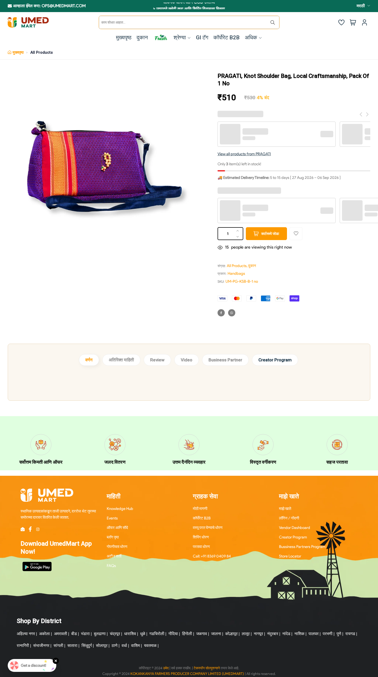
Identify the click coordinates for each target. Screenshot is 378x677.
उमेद (166, 668)
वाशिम (135, 645)
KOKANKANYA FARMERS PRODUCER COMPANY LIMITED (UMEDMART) (187, 674)
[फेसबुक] (221, 312)
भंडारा (85, 634)
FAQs (111, 565)
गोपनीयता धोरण (117, 546)
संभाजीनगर (41, 645)
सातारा (72, 645)
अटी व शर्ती (114, 556)
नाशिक (299, 634)
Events (112, 518)
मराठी (361, 5)
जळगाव (201, 634)
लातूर (246, 634)
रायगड (350, 634)
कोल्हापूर (231, 634)
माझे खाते (285, 508)
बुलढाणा (100, 634)
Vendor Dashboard (294, 527)
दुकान (252, 265)
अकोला (44, 634)
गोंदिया (173, 634)
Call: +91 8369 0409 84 (212, 556)
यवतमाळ (150, 645)
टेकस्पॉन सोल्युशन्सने (207, 668)
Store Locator (290, 556)
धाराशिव (130, 634)
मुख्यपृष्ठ (18, 52)
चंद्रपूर (115, 634)
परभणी (327, 634)
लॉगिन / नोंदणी (289, 518)
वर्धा (124, 645)
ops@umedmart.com (64, 5)
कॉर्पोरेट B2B (202, 518)
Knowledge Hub (120, 508)
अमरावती (60, 634)
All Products (41, 52)
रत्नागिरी (23, 645)
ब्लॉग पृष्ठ (113, 537)
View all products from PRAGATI (244, 154)
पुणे (339, 634)
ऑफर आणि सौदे (117, 527)
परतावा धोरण (201, 546)
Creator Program (275, 359)
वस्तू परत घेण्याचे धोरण (207, 527)
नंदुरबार (272, 634)
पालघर (314, 634)
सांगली (58, 645)
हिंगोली (187, 634)
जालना (216, 634)
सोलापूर (101, 645)
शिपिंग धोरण (201, 537)
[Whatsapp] (231, 312)
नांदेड (286, 634)
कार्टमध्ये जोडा (270, 234)
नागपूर (258, 634)
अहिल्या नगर (26, 634)
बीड (74, 634)
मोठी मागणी (200, 508)
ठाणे (115, 645)
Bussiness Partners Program (302, 546)
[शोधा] (273, 22)
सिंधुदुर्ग (87, 645)
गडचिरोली (156, 634)
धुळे (142, 634)
